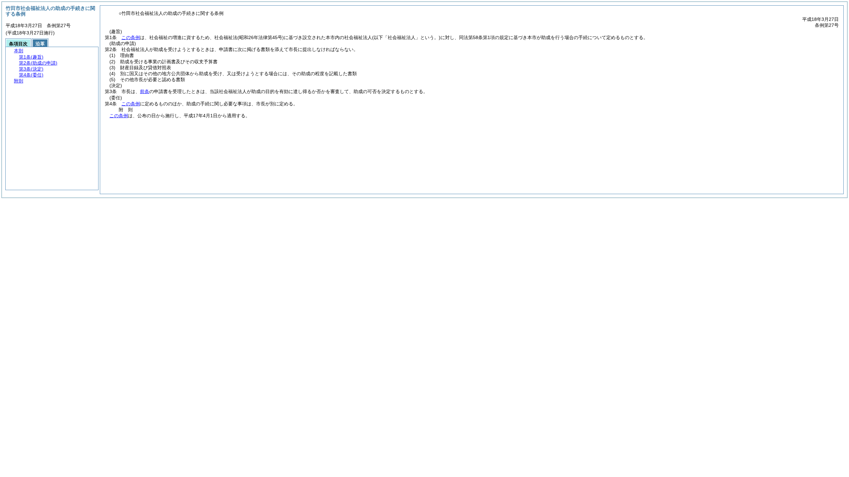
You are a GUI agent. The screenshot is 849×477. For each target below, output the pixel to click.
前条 (144, 91)
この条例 (130, 37)
